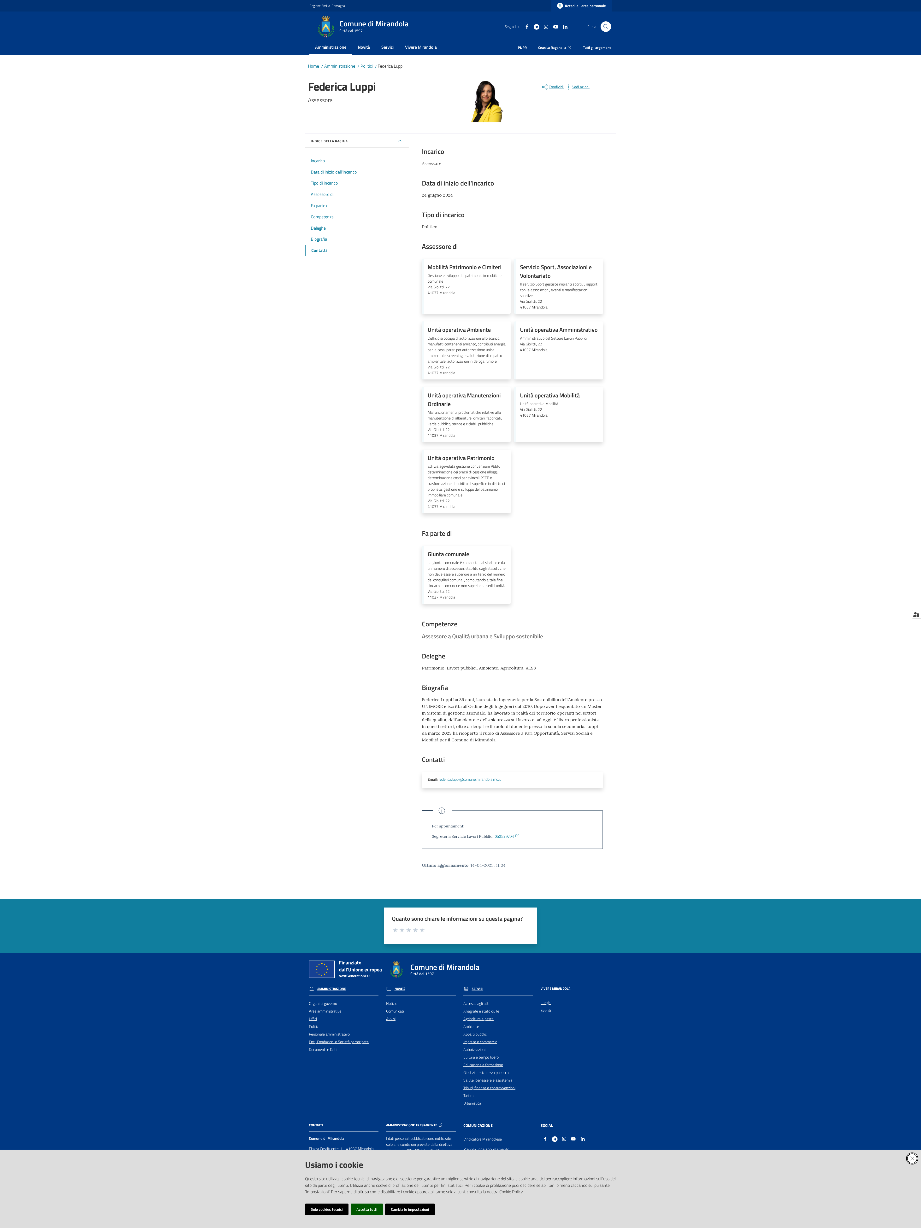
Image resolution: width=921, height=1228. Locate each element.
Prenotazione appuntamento (486, 1149)
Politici (366, 66)
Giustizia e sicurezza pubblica (486, 1072)
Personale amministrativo (329, 1034)
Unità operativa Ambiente (459, 329)
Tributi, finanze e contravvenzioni (489, 1088)
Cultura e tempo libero (481, 1057)
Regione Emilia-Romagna (327, 5)
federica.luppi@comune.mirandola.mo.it (470, 779)
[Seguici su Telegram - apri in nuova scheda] (534, 26)
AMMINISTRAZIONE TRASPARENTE (411, 1125)
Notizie (391, 1003)
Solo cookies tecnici (327, 1209)
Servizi (477, 988)
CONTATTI (316, 1125)
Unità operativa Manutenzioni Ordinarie (464, 399)
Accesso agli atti (476, 1003)
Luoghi (546, 1003)
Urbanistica (472, 1103)
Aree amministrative (325, 1011)
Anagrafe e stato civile (481, 1011)
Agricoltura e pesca (478, 1019)
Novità (400, 988)
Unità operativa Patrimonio (461, 458)
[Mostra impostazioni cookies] (916, 614)
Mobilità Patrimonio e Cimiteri (465, 267)
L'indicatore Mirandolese (482, 1139)
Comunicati (395, 1011)
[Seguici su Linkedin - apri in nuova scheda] (563, 26)
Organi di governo (323, 1003)
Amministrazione (339, 66)
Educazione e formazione (483, 1065)
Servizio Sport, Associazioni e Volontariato (556, 271)
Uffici (313, 1019)
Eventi (546, 1010)
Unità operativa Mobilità (550, 395)
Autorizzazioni (474, 1049)
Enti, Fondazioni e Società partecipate (339, 1042)
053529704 (504, 836)
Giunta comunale (448, 554)
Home (313, 66)
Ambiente (471, 1026)
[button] (606, 26)
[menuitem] (330, 47)
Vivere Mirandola (555, 988)
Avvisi (391, 1019)
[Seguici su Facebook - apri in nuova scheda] (525, 26)
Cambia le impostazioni (410, 1209)
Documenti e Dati (323, 1049)
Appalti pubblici (475, 1034)
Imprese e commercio (480, 1042)
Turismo (469, 1095)
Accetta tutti (366, 1209)
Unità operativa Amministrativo (559, 329)
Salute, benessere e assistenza (487, 1080)
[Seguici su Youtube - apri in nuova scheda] (554, 26)
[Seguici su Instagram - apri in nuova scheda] (544, 26)
